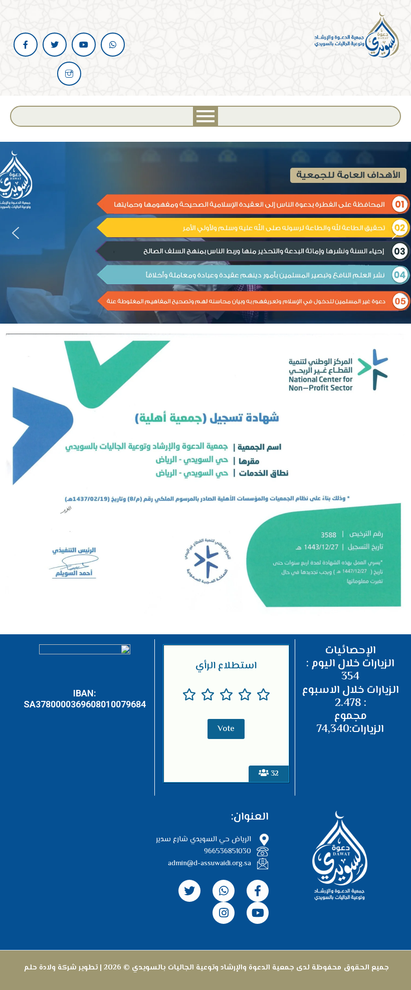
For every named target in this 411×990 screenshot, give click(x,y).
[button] (16, 233)
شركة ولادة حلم (49, 967)
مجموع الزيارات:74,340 (350, 723)
